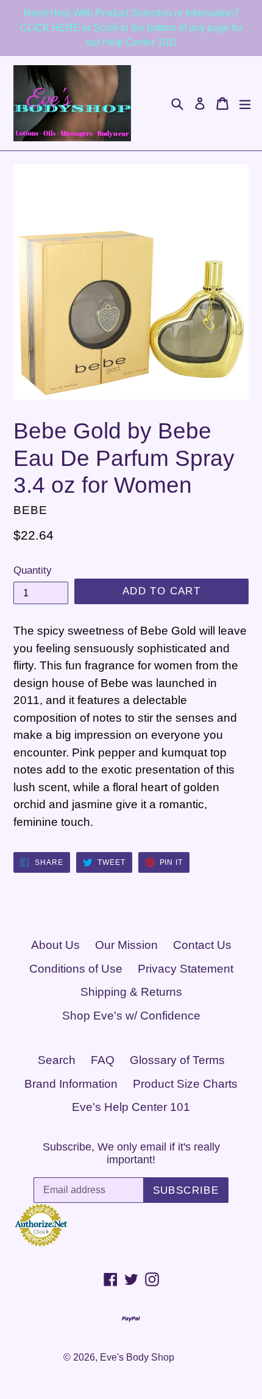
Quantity (32, 570)
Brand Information (71, 1083)
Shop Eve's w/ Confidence (131, 1015)
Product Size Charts (185, 1083)
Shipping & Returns (131, 991)
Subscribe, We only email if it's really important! (131, 1153)
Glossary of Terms (177, 1060)
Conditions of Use (75, 968)
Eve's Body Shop (137, 1357)
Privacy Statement (185, 968)
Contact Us (202, 945)
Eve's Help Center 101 (131, 1107)
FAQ (103, 1060)
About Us (55, 945)
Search (57, 1060)
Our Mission (126, 945)
